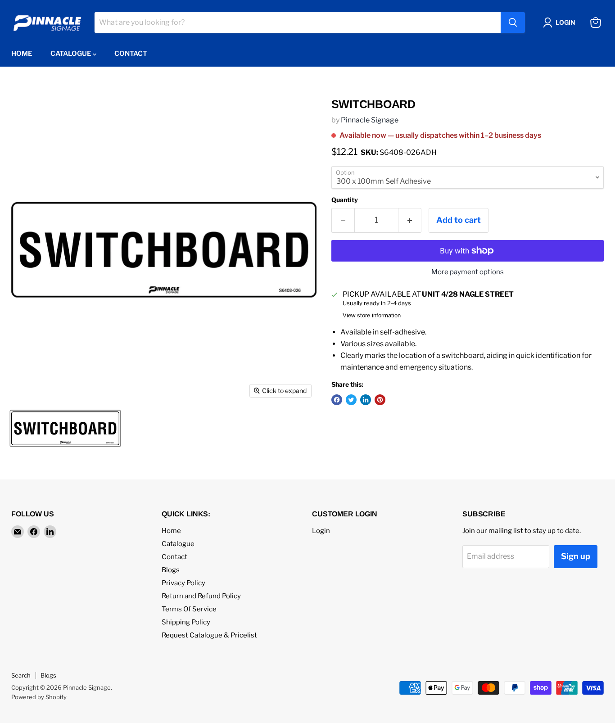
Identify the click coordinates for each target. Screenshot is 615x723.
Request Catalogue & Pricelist (209, 635)
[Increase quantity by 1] (409, 220)
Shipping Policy (186, 622)
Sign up (575, 556)
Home (21, 54)
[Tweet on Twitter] (351, 399)
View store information (372, 315)
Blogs (171, 570)
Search (21, 675)
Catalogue (71, 54)
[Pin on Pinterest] (380, 399)
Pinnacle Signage (369, 120)
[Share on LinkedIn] (365, 399)
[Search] (513, 22)
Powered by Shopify (39, 696)
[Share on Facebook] (336, 399)
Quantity (344, 199)
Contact (130, 54)
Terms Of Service (189, 609)
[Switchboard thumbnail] (65, 428)
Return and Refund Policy (201, 596)
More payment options (467, 272)
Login (321, 531)
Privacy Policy (183, 583)
